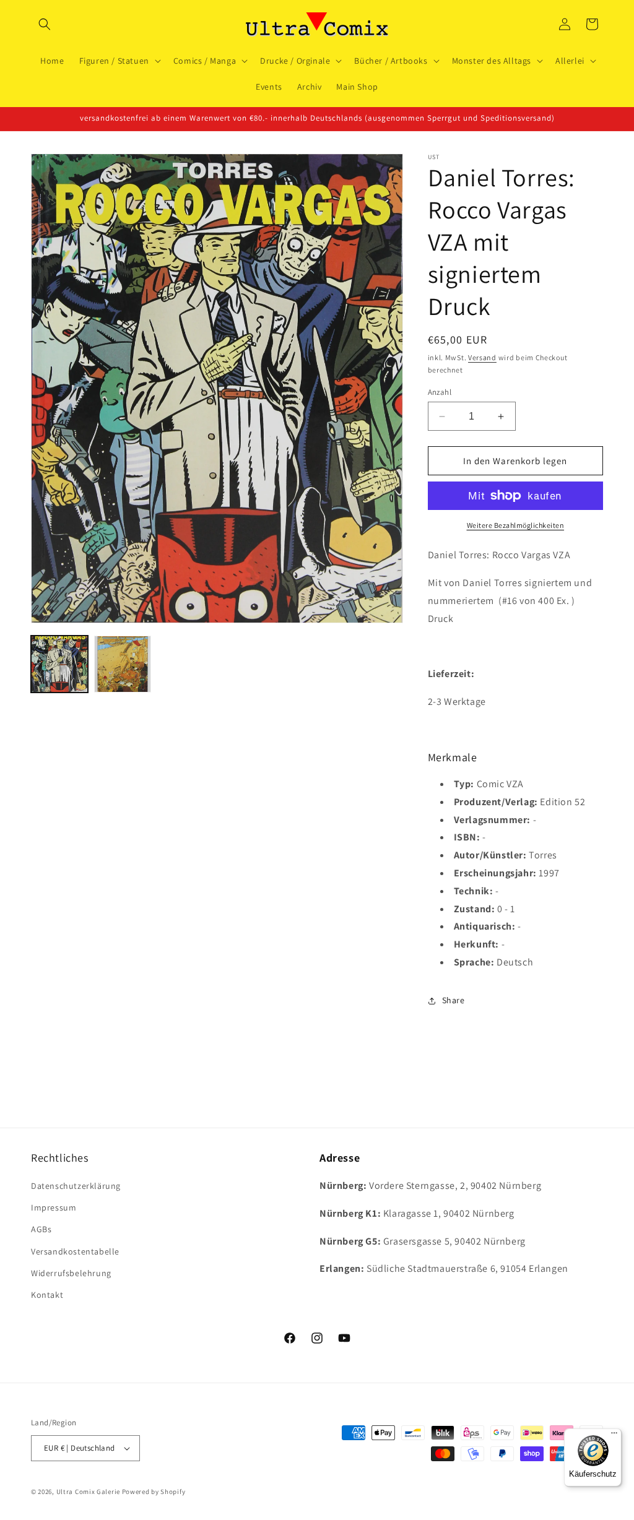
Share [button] (453, 1000)
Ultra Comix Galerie (88, 1491)
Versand (482, 357)
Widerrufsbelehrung (71, 1273)
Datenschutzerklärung (76, 1185)
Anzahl (439, 392)
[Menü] (614, 1435)
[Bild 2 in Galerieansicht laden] (122, 664)
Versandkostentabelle (75, 1251)
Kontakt (47, 1294)
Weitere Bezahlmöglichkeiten (516, 525)
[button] (44, 24)
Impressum (53, 1207)
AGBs (41, 1229)
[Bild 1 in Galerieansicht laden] (59, 664)
